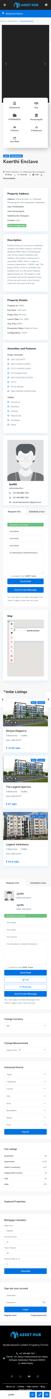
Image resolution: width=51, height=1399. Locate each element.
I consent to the (23, 576)
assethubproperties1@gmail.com (26, 502)
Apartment (8, 1156)
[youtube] (29, 1375)
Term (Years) (10, 1248)
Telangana (24, 215)
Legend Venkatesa (17, 844)
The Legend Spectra (18, 786)
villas (6, 1184)
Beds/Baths (12, 1110)
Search (25, 1132)
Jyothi (13, 484)
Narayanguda (36, 119)
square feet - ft (14, 1050)
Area (9, 1103)
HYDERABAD (14, 119)
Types (9, 1074)
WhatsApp (26, 987)
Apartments (12, 21)
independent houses (13, 1173)
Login (25, 1309)
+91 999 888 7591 (20, 493)
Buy (36, 107)
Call (26, 980)
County (10, 1089)
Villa (6, 1178)
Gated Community (12, 1167)
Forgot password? (39, 1315)
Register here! (10, 1315)
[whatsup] (20, 1375)
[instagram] (38, 1375)
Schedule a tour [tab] (37, 511)
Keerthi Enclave (33, 631)
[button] (31, 649)
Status (9, 1118)
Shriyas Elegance (16, 730)
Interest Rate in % (12, 1259)
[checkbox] (8, 576)
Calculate (25, 1271)
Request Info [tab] (14, 511)
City (8, 1096)
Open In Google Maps (17, 225)
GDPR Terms (30, 576)
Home (2, 21)
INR (8, 1026)
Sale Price (8, 1225)
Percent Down (10, 1237)
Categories (11, 1081)
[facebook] (12, 1375)
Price (9, 1125)
